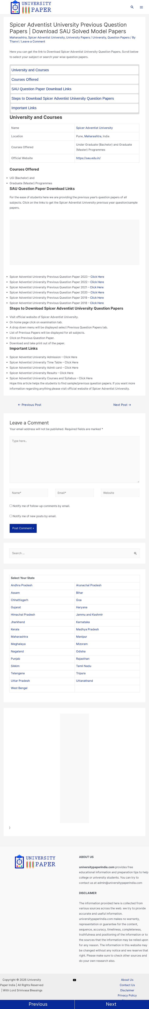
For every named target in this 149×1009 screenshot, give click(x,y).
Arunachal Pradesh (88, 585)
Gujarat (16, 607)
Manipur (81, 636)
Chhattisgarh (19, 600)
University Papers (78, 37)
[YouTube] (74, 980)
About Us (127, 979)
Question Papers (119, 37)
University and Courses (30, 70)
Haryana (81, 607)
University (99, 37)
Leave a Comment (33, 41)
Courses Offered (24, 79)
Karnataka (83, 622)
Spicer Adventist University (46, 37)
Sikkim (15, 666)
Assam (15, 592)
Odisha (81, 651)
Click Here (97, 276)
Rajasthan (82, 658)
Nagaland (17, 651)
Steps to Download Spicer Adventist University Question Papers (62, 98)
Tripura (81, 673)
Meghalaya (18, 644)
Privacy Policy (127, 995)
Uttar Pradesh (20, 680)
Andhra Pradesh (21, 585)
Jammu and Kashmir (89, 614)
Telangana (18, 673)
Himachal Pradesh (23, 614)
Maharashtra (18, 37)
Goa (79, 600)
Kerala (15, 629)
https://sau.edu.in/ (88, 158)
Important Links (24, 108)
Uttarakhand (84, 680)
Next (111, 1004)
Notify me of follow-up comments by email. (41, 506)
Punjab (15, 658)
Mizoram (82, 644)
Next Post (122, 405)
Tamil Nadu (83, 666)
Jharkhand (18, 622)
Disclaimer (127, 990)
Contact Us (127, 985)
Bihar (79, 592)
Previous (38, 1004)
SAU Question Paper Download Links (41, 89)
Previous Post (29, 405)
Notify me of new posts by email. (34, 516)
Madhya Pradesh (87, 629)
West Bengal (19, 688)
